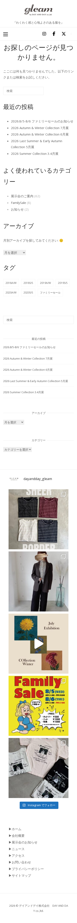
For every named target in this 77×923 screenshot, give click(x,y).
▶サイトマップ (20, 875)
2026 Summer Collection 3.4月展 (34, 153)
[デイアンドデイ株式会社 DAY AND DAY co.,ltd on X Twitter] (63, 34)
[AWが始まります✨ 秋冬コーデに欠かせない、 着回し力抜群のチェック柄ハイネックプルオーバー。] (38, 581)
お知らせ (17, 209)
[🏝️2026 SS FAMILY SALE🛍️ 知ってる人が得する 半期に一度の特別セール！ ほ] (38, 706)
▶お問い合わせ (20, 862)
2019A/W (45, 283)
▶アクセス (17, 855)
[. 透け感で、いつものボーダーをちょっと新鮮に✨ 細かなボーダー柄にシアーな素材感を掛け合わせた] (38, 519)
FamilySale (18, 202)
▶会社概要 (17, 835)
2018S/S (28, 283)
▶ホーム (15, 829)
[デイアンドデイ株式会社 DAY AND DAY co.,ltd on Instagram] (44, 34)
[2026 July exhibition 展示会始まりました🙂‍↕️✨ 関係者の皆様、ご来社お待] (38, 644)
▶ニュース (17, 849)
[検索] (34, 92)
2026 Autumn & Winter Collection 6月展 (40, 134)
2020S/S (28, 292)
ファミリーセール (50, 292)
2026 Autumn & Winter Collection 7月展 (40, 128)
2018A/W (11, 283)
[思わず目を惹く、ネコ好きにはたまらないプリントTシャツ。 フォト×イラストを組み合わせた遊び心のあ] (38, 768)
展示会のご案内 (22, 196)
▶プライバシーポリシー (26, 869)
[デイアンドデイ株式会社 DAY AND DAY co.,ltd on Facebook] (54, 34)
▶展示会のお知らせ (23, 842)
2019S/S (62, 283)
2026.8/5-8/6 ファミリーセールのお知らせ (42, 121)
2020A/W (11, 292)
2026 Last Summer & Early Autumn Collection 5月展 (35, 381)
